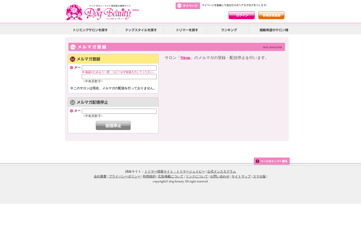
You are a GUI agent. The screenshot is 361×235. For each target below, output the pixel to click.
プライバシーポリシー (125, 176)
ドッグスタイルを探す (140, 29)
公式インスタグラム (221, 171)
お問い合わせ (219, 176)
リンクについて (197, 176)
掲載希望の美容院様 (273, 29)
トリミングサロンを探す (90, 29)
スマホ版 (259, 176)
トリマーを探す (187, 29)
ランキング (229, 29)
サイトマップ (241, 176)
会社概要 (100, 176)
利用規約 (149, 176)
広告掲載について (170, 176)
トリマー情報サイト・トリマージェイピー (174, 171)
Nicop (185, 58)
